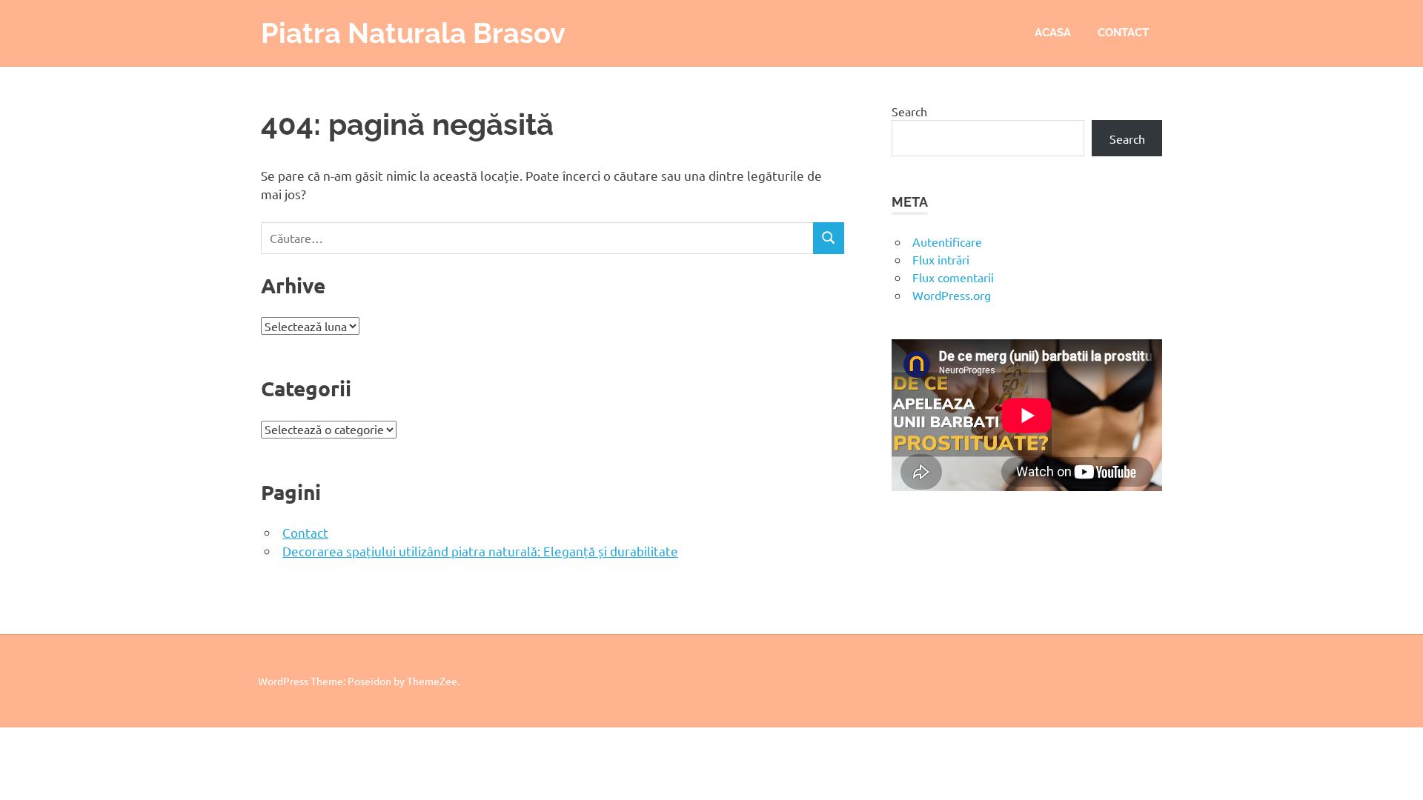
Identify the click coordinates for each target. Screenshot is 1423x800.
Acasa (1053, 32)
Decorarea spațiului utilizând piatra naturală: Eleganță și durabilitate (480, 551)
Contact (1123, 32)
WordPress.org (951, 294)
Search (909, 111)
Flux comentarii (953, 277)
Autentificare (947, 241)
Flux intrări (940, 259)
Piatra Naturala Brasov (413, 33)
